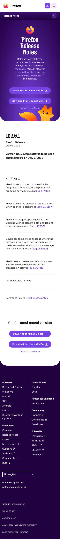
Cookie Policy (9, 518)
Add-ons (7, 453)
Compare (7, 430)
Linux (5, 410)
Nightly (36, 387)
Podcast (36, 454)
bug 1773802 (38, 226)
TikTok (35, 445)
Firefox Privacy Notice (30, 108)
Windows (7, 391)
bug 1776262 (39, 248)
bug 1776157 (45, 206)
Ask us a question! (12, 487)
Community (8, 458)
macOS (6, 396)
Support (7, 448)
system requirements (28, 75)
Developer (37, 424)
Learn (5, 439)
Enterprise (38, 403)
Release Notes (10, 434)
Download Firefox (12, 387)
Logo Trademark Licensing (15, 532)
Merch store (9, 444)
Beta (34, 391)
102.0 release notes (37, 298)
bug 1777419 (36, 267)
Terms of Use (8, 511)
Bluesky (36, 450)
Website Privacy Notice (13, 504)
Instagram (37, 436)
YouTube (36, 440)
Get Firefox (47, 5)
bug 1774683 (43, 190)
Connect (36, 415)
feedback (20, 68)
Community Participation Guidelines (19, 525)
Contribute (38, 419)
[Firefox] (12, 6)
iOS (4, 401)
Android (6, 405)
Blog (4, 462)
